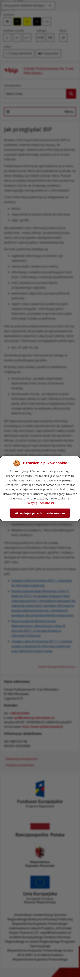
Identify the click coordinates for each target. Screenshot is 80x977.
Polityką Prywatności (40, 503)
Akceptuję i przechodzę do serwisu (40, 513)
